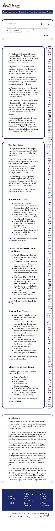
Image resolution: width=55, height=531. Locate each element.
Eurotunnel (38, 475)
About (12, 496)
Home (4, 12)
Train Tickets (12, 12)
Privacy (12, 499)
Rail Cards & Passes (28, 495)
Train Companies (46, 504)
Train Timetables (46, 500)
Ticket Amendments (28, 504)
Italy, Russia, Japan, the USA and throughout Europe (27, 479)
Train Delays (23, 12)
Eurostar (28, 475)
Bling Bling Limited (32, 513)
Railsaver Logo (26, 517)
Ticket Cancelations (28, 500)
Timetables (33, 12)
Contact (50, 12)
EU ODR (12, 502)
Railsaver (11, 517)
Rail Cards (42, 12)
